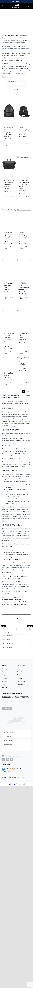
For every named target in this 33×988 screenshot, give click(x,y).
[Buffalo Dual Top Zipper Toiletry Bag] (9, 215)
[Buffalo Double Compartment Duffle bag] (9, 163)
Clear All (5, 77)
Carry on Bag (8, 373)
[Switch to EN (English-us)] (22, 784)
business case (9, 602)
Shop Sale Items (16, 1)
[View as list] (17, 90)
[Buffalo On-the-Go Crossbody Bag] (24, 266)
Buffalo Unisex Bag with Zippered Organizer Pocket (9, 337)
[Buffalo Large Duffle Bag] (9, 266)
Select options (6, 144)
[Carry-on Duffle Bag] (24, 358)
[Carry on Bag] (9, 363)
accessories (18, 599)
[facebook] (3, 759)
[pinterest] (11, 759)
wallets (6, 599)
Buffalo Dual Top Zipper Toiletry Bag (8, 235)
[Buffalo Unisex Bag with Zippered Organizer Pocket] (9, 316)
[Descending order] (24, 81)
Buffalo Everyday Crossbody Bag (24, 235)
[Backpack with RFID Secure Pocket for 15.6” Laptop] (9, 110)
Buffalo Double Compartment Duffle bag (9, 182)
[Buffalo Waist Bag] (24, 316)
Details (12, 143)
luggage (11, 599)
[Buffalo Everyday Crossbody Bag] (24, 215)
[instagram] (7, 759)
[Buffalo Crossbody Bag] (24, 110)
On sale (8, 632)
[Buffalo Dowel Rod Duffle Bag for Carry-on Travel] (24, 163)
